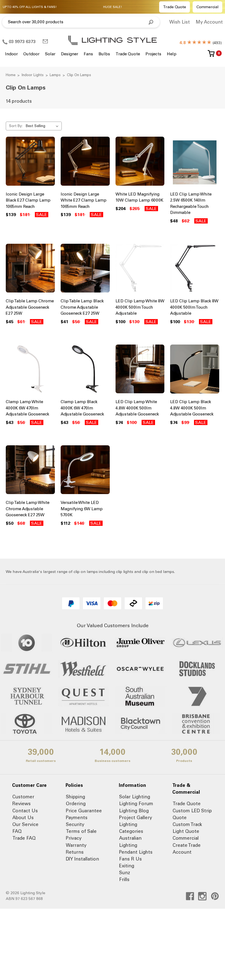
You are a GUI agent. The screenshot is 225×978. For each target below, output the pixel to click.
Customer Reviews (23, 800)
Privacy (73, 838)
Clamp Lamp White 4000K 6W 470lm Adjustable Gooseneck (27, 408)
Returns (75, 852)
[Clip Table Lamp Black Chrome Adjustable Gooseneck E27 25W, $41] (85, 269)
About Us (23, 817)
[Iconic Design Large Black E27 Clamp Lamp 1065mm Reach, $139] (30, 162)
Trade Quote (174, 7)
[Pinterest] (215, 896)
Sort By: (15, 126)
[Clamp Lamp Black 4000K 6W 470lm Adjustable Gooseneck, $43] (85, 370)
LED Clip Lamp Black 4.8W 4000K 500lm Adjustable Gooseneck (191, 408)
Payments (77, 817)
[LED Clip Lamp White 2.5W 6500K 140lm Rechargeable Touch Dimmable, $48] (194, 162)
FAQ (17, 831)
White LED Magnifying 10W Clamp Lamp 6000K (139, 197)
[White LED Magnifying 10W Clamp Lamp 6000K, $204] (140, 162)
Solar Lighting (134, 796)
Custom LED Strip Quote (192, 814)
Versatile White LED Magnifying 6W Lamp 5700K (82, 508)
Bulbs (104, 53)
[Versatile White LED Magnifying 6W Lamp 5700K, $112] (85, 471)
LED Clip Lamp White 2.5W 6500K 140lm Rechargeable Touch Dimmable (191, 203)
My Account (209, 22)
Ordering (76, 803)
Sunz (124, 872)
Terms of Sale (81, 831)
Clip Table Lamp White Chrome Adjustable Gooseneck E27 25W (27, 508)
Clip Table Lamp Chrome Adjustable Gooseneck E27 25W (30, 307)
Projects (153, 53)
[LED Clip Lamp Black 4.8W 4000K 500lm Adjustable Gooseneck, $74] (194, 370)
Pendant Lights (136, 852)
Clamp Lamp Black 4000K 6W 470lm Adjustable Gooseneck (82, 408)
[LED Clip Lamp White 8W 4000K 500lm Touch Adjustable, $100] (140, 269)
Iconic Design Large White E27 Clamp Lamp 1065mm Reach (83, 200)
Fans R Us (130, 859)
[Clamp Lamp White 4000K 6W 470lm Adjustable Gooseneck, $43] (30, 370)
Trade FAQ (24, 838)
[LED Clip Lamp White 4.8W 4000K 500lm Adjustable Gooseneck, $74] (140, 370)
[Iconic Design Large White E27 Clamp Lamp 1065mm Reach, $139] (85, 162)
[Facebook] (190, 896)
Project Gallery (135, 817)
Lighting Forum (136, 803)
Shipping (75, 796)
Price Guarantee (84, 810)
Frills (124, 879)
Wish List (179, 22)
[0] (211, 55)
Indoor (11, 53)
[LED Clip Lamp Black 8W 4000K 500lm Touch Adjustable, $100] (194, 269)
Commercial (207, 7)
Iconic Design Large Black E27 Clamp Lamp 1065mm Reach (28, 200)
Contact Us (25, 810)
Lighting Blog (134, 810)
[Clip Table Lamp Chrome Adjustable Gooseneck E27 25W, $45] (30, 269)
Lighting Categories (131, 828)
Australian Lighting (130, 841)
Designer (69, 53)
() (200, 43)
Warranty (76, 845)
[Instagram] (202, 896)
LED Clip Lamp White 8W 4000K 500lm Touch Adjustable (140, 307)
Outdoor (31, 53)
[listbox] (43, 126)
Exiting (126, 865)
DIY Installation (82, 859)
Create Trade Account (187, 848)
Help (171, 53)
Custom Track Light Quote (187, 828)
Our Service (25, 824)
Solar (50, 53)
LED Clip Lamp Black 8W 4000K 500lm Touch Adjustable (194, 307)
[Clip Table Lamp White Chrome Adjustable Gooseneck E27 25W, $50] (30, 471)
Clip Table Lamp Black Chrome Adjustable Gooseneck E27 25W (82, 307)
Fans (88, 53)
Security (75, 824)
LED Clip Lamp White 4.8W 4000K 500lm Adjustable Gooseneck (137, 408)
